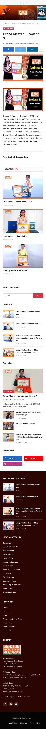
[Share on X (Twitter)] (20, 49)
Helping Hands (8, 554)
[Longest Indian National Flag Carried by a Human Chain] (8, 353)
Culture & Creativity (10, 547)
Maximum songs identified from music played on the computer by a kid (29, 338)
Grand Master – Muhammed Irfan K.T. (20, 396)
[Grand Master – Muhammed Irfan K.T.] (23, 381)
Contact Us (7, 630)
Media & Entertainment (11, 570)
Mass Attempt (8, 566)
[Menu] (3, 12)
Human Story (8, 558)
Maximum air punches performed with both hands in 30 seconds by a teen (29, 437)
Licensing (23, 723)
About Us (6, 611)
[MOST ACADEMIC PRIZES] (8, 426)
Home (5, 608)
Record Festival (9, 627)
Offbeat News (8, 577)
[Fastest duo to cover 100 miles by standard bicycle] (8, 415)
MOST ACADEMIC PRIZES (25, 424)
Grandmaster (8, 28)
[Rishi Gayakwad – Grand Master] (23, 256)
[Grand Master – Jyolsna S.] (23, 67)
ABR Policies (13, 723)
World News (7, 588)
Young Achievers (9, 592)
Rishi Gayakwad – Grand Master (15, 271)
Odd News (7, 573)
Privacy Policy (35, 723)
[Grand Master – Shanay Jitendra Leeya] (23, 187)
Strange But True (9, 581)
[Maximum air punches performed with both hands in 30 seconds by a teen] (8, 437)
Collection (7, 543)
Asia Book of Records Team (15, 43)
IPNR (5, 615)
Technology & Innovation (12, 585)
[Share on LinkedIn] (32, 49)
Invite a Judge (8, 623)
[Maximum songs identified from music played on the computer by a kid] (8, 338)
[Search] (42, 12)
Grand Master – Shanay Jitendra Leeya (17, 202)
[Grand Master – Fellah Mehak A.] (23, 221)
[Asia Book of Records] (23, 12)
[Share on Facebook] (8, 49)
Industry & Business (10, 562)
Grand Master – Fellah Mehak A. (15, 236)
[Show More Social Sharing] (41, 49)
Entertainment (8, 551)
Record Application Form (12, 619)
